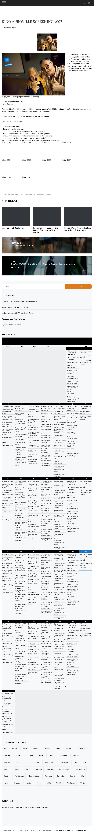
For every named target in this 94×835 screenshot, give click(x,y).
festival (7, 762)
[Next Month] (85, 341)
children (80, 748)
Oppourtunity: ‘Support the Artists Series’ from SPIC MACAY (45, 230)
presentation (34, 776)
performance (64, 769)
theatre (17, 783)
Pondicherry (19, 776)
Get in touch (36, 807)
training (47, 194)
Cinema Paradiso (83, 57)
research (48, 776)
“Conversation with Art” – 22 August (15, 307)
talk (82, 776)
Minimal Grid (65, 830)
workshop (71, 783)
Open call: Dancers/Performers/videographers (19, 301)
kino (34, 194)
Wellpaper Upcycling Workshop (13, 319)
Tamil (6, 783)
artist (25, 748)
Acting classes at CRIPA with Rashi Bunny (18, 313)
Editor (16, 27)
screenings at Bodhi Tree (13, 228)
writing (83, 783)
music (85, 762)
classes (26, 194)
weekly (59, 783)
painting (50, 769)
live (75, 762)
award (47, 748)
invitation (64, 762)
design (51, 755)
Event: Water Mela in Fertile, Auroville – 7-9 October (77, 229)
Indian (37, 762)
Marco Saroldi (7, 104)
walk (49, 783)
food (27, 762)
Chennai (68, 748)
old (17, 194)
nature (7, 769)
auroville (36, 748)
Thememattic (80, 830)
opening (39, 769)
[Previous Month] (8, 341)
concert (19, 755)
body (57, 748)
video (39, 783)
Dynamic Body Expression (11, 325)
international (50, 762)
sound (72, 776)
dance (40, 755)
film (30, 194)
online (27, 769)
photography (80, 769)
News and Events (10, 194)
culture (30, 755)
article (14, 748)
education (63, 755)
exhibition (76, 755)
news (17, 769)
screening (40, 194)
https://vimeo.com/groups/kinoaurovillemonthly (20, 96)
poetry (6, 776)
